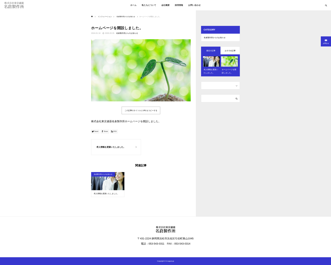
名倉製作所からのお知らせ (127, 33)
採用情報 (179, 5)
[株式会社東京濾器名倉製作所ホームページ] (14, 5)
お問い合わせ (194, 5)
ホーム (133, 5)
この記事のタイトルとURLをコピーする (141, 110)
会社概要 (165, 5)
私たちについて (149, 5)
